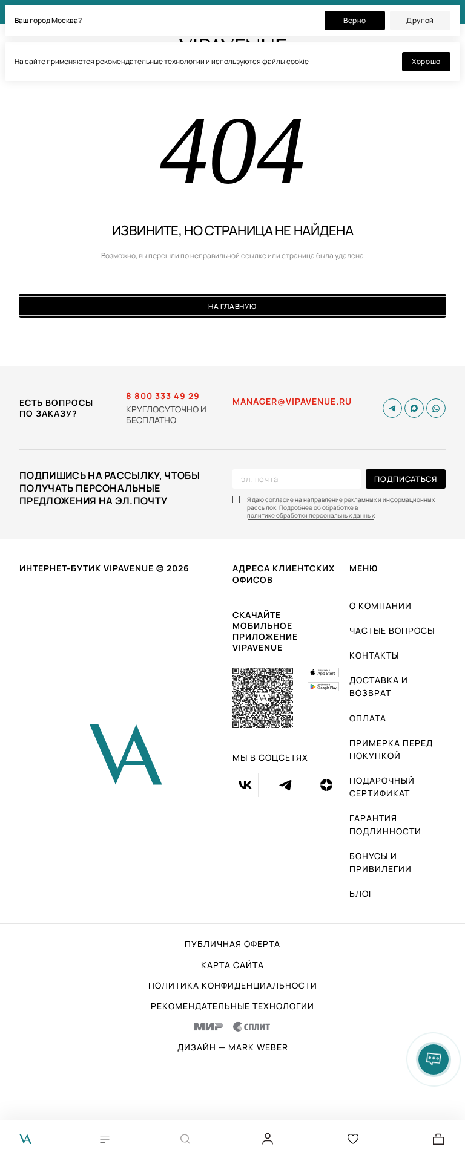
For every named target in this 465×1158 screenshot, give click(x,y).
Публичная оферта (232, 943)
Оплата (367, 718)
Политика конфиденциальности (232, 985)
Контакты (374, 655)
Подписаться (405, 478)
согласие (279, 500)
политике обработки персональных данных (311, 515)
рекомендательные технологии (150, 61)
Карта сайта (232, 965)
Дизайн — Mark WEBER (232, 1047)
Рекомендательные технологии (232, 1006)
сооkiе (297, 61)
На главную (232, 306)
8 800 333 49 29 (163, 396)
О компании (380, 605)
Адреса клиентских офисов (283, 573)
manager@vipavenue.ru (292, 401)
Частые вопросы (392, 630)
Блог (361, 893)
